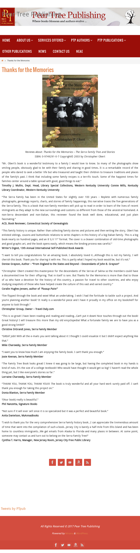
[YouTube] (70, 462)
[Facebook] (52, 462)
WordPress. (82, 533)
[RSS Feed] (87, 462)
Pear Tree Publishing (31, 14)
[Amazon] (78, 462)
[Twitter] (61, 462)
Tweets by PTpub (13, 508)
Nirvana (69, 533)
